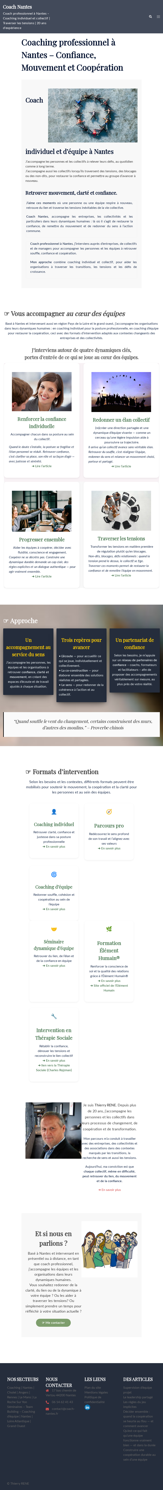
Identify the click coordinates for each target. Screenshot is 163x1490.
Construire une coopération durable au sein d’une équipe (139, 1454)
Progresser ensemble (42, 539)
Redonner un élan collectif (121, 419)
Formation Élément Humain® (109, 950)
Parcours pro (109, 825)
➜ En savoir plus (109, 1189)
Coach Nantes (17, 6)
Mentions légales (96, 1392)
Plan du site (92, 1387)
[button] (150, 16)
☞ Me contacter (53, 1322)
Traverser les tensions (121, 538)
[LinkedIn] (87, 1407)
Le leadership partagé (138, 1397)
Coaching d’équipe (53, 887)
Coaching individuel (54, 824)
